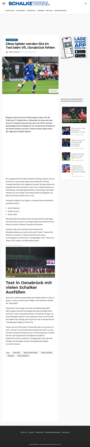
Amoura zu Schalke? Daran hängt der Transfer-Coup (72, 120)
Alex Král (16, 352)
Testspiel (11, 356)
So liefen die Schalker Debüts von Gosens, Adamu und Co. (77, 156)
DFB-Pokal (49, 10)
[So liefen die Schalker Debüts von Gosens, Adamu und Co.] (66, 156)
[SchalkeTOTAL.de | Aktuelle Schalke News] (29, 3)
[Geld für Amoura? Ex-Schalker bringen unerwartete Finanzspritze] (66, 143)
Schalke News (20, 10)
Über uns (24, 432)
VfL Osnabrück (23, 356)
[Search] (86, 3)
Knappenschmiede (60, 10)
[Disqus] (30, 386)
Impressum (65, 432)
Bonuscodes (10, 10)
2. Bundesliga (31, 10)
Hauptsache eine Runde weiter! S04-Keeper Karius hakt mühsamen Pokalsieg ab (78, 169)
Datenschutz (39, 432)
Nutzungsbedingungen (52, 432)
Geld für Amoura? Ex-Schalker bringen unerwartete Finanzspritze (78, 143)
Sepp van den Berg (30, 352)
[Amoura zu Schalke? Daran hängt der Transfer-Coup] (74, 115)
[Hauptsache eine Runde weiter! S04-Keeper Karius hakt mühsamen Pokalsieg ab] (66, 168)
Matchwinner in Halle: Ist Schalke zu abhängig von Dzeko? (78, 130)
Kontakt (31, 432)
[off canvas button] (3, 3)
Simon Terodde (46, 352)
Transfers (40, 10)
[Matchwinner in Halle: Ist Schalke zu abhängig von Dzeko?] (66, 131)
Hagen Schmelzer (14, 52)
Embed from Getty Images (14, 245)
